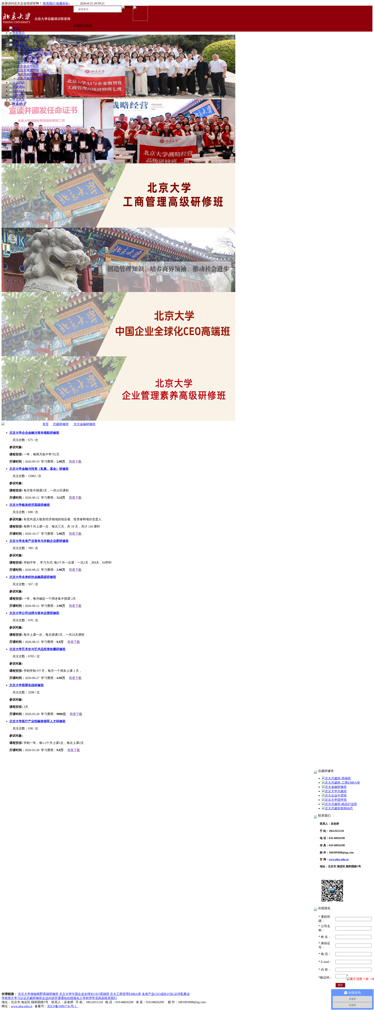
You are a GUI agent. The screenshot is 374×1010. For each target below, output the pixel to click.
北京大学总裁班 (28, 62)
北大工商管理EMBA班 (125, 994)
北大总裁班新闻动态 (31, 78)
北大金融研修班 (28, 57)
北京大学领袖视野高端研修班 (38, 994)
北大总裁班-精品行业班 (33, 74)
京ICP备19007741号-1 (63, 1006)
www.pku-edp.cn (339, 859)
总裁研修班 (20, 45)
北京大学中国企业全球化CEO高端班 (84, 994)
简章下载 (75, 461)
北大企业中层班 (28, 66)
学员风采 (18, 99)
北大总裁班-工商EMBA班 (34, 53)
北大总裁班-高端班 (30, 49)
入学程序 (18, 95)
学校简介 (18, 33)
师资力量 (23, 37)
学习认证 (18, 41)
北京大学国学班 (28, 70)
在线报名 (18, 91)
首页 (15, 28)
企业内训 (18, 82)
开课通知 (18, 87)
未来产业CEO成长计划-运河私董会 (166, 994)
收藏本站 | (62, 3)
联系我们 (49, 3)
